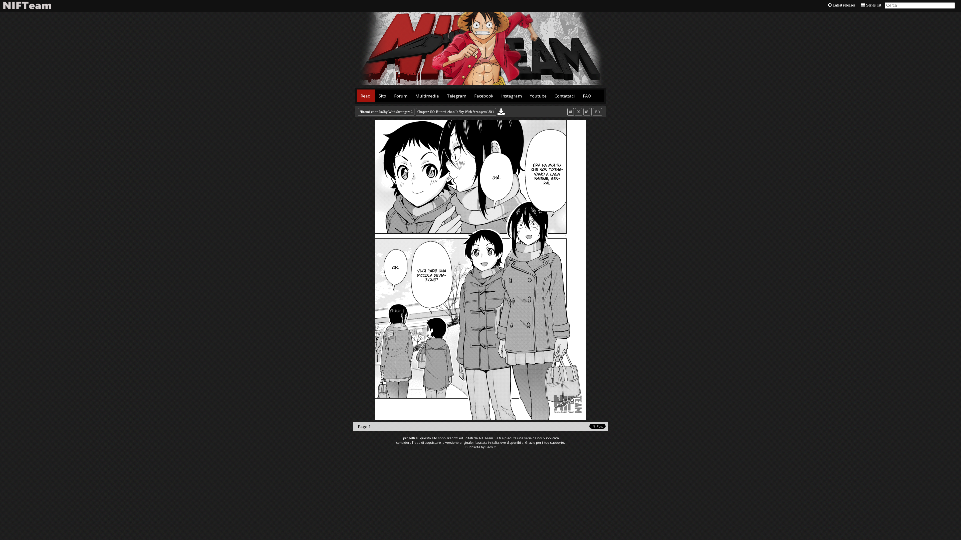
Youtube (538, 96)
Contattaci (565, 96)
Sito (382, 96)
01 (570, 112)
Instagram (511, 96)
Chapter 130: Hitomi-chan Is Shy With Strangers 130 (454, 112)
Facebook (483, 96)
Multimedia (427, 96)
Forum (400, 96)
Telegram (456, 96)
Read (366, 96)
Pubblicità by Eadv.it (480, 447)
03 (586, 112)
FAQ (587, 96)
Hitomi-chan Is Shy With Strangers (385, 112)
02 (578, 112)
